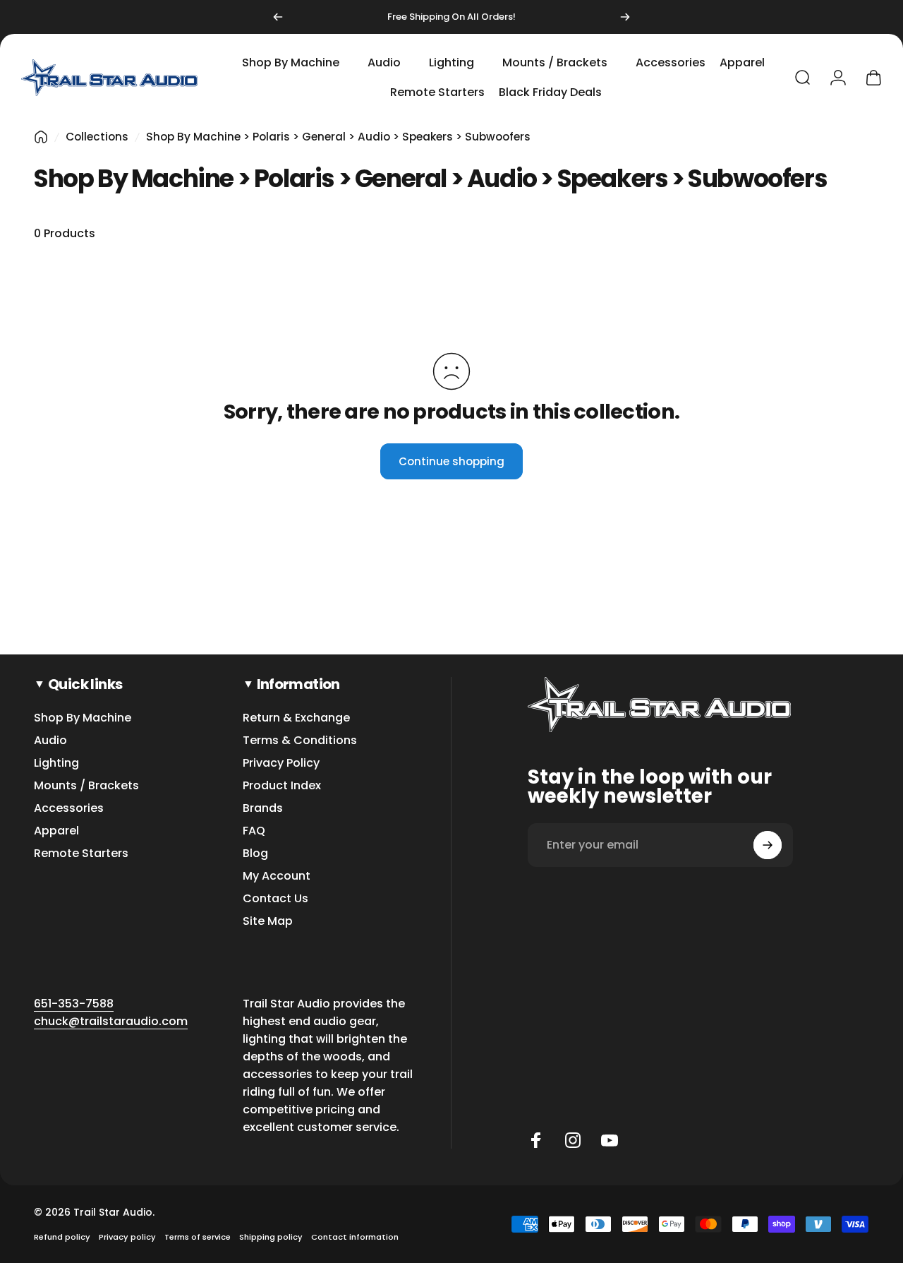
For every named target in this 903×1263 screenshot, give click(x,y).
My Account (276, 876)
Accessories (69, 808)
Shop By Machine (82, 718)
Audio (50, 741)
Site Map (268, 921)
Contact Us (275, 899)
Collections (97, 136)
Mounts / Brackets (86, 786)
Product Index (282, 786)
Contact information (355, 1237)
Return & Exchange (296, 718)
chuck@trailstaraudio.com (111, 1021)
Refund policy (62, 1237)
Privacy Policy (281, 763)
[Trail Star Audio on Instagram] (572, 1140)
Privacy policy (127, 1237)
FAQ (254, 831)
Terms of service (197, 1237)
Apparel (56, 831)
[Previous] (277, 17)
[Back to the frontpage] (41, 137)
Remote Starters (81, 853)
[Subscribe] (767, 845)
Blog (255, 853)
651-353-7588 (74, 1003)
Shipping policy (271, 1237)
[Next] (625, 17)
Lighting (56, 763)
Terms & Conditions (300, 741)
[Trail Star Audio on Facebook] (536, 1140)
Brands (263, 808)
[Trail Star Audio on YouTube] (609, 1140)
